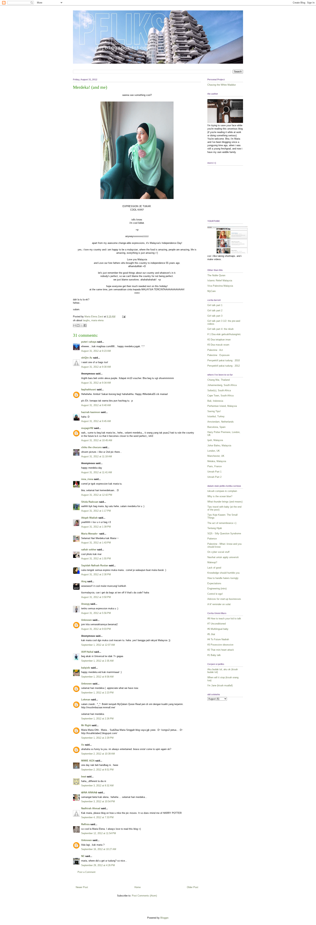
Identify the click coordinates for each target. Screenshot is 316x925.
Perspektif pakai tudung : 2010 (223, 360)
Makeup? (212, 562)
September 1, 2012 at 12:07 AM (98, 644)
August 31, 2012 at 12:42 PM (96, 495)
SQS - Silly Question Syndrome (224, 533)
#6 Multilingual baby (217, 629)
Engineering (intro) (217, 588)
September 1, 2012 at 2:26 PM (97, 718)
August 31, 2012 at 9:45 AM (96, 421)
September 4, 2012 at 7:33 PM (97, 817)
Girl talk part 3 (214, 315)
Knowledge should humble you (223, 572)
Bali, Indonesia (215, 400)
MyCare (211, 291)
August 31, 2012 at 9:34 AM (96, 382)
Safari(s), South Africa (219, 390)
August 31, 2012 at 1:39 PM (96, 526)
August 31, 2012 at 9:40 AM (96, 405)
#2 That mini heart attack (220, 649)
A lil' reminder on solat (219, 604)
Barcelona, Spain (216, 427)
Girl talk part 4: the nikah (220, 329)
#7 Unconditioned (216, 623)
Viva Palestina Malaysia (220, 285)
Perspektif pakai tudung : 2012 (223, 365)
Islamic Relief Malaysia (219, 280)
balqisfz (85, 667)
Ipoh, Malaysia (215, 440)
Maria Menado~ (90, 533)
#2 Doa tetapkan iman (219, 339)
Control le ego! (215, 593)
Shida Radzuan (89, 501)
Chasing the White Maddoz (221, 84)
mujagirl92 (87, 428)
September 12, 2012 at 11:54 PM (98, 833)
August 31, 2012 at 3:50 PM (96, 597)
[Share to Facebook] (85, 325)
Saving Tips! (214, 411)
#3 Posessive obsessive (220, 644)
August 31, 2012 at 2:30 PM (96, 574)
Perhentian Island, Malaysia (222, 406)
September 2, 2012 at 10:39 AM (98, 753)
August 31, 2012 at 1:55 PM (96, 558)
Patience (212, 538)
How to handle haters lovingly (222, 578)
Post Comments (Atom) (144, 895)
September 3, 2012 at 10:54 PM (98, 801)
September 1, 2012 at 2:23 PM (97, 692)
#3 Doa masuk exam (218, 344)
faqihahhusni (88, 389)
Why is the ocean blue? (219, 496)
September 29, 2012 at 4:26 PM (98, 865)
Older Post (192, 887)
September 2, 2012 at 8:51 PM (97, 769)
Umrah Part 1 (214, 471)
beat (83, 776)
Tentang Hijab (214, 528)
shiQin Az (86, 357)
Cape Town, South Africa (220, 395)
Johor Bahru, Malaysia (219, 445)
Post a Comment (86, 872)
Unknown (86, 620)
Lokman (85, 699)
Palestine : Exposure (218, 355)
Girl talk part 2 (214, 310)
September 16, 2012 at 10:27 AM (98, 849)
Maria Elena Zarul (94, 316)
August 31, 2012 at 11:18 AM (96, 456)
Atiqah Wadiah (89, 517)
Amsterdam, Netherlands (220, 421)
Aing (83, 581)
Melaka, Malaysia (216, 461)
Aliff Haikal (87, 651)
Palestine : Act (215, 350)
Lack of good (214, 567)
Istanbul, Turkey (216, 416)
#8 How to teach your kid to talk (224, 618)
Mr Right (86, 725)
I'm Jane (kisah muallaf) (220, 685)
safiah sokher (88, 549)
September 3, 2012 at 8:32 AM (97, 785)
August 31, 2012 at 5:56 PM (96, 613)
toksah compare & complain (222, 491)
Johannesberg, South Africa (222, 385)
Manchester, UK (215, 456)
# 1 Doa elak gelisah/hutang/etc (224, 334)
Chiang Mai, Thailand (218, 379)
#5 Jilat (211, 634)
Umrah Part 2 (214, 477)
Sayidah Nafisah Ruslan (94, 565)
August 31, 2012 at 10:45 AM (96, 440)
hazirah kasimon (90, 412)
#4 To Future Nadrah (218, 639)
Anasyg (85, 604)
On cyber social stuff (218, 552)
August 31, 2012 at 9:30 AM (96, 366)
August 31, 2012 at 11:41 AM (96, 472)
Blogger (164, 917)
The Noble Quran (216, 275)
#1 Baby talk (214, 655)
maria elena (97, 320)
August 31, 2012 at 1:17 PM (96, 510)
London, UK (213, 450)
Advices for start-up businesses (224, 599)
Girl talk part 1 (214, 305)
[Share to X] (81, 325)
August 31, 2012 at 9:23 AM (96, 351)
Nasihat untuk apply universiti (223, 557)
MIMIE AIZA (88, 760)
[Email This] (74, 325)
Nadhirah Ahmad (90, 808)
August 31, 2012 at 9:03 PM (96, 629)
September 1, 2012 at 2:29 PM (97, 737)
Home (137, 887)
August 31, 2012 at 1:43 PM (96, 542)
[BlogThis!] (78, 325)
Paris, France (214, 466)
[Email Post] (123, 316)
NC (82, 856)
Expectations (214, 583)
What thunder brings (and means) (224, 501)
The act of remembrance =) (221, 523)
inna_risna (87, 479)
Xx (82, 744)
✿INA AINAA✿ (89, 792)
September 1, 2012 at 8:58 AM (97, 676)
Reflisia (85, 824)
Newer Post (82, 887)
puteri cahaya (88, 341)
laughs (86, 320)
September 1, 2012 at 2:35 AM (97, 660)
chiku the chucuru (91, 447)
